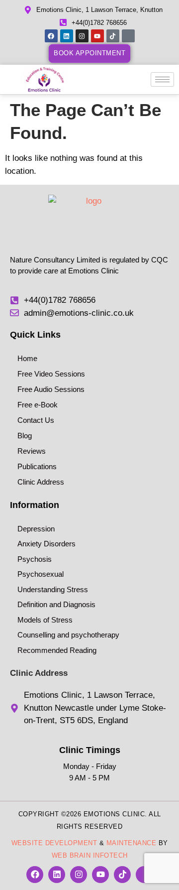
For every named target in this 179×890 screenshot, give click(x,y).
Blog (24, 435)
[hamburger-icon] (162, 79)
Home (27, 358)
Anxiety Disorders (46, 543)
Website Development (54, 843)
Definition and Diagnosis (56, 604)
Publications (37, 466)
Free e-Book (37, 404)
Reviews (31, 451)
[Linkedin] (66, 35)
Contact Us (35, 420)
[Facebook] (51, 35)
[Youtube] (97, 35)
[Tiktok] (112, 35)
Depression (36, 528)
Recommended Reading (56, 650)
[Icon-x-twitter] (128, 35)
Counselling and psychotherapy (68, 635)
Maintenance (131, 843)
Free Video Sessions (51, 374)
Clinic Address (40, 482)
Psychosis (34, 559)
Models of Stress (45, 620)
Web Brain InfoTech (90, 855)
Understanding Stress (52, 589)
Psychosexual (40, 574)
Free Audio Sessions (51, 389)
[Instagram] (82, 35)
